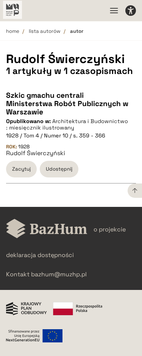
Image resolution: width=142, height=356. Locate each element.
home (12, 31)
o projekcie (110, 229)
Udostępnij (59, 169)
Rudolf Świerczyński (35, 153)
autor (76, 31)
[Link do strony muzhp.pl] (12, 10)
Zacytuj (21, 169)
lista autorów (45, 31)
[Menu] (114, 10)
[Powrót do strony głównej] (46, 229)
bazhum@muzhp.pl (59, 274)
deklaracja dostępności (40, 255)
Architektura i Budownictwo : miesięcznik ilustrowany (67, 124)
